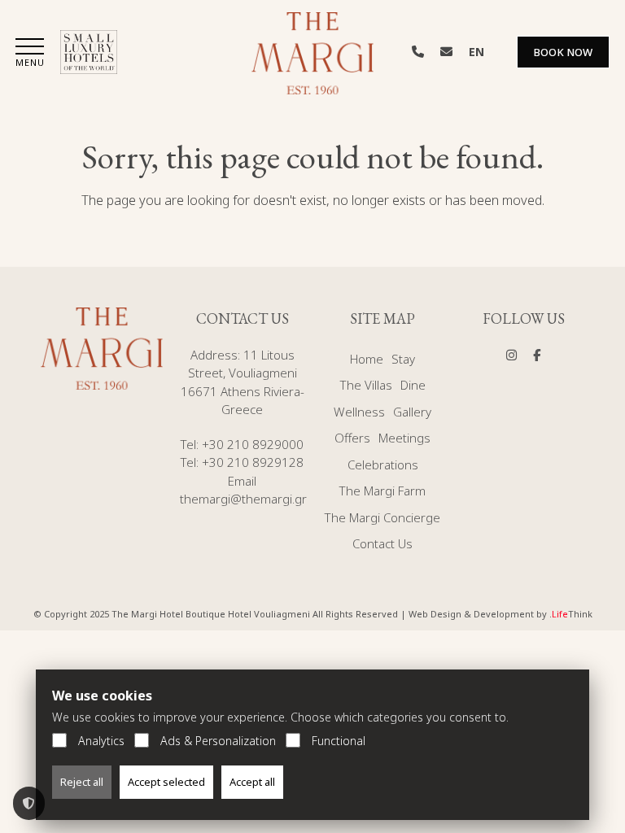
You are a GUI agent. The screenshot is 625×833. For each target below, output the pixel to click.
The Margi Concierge (382, 517)
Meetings (404, 438)
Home (366, 359)
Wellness (359, 411)
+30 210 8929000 (253, 444)
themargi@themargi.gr (243, 499)
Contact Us (382, 543)
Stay (403, 359)
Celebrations (382, 464)
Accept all (252, 781)
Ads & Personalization (218, 740)
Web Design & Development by (500, 614)
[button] (30, 54)
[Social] (511, 355)
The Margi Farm (382, 490)
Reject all (81, 781)
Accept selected (166, 781)
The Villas (366, 385)
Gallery (412, 411)
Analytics (101, 740)
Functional (338, 740)
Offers (352, 438)
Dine (413, 385)
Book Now (563, 52)
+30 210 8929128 (253, 462)
